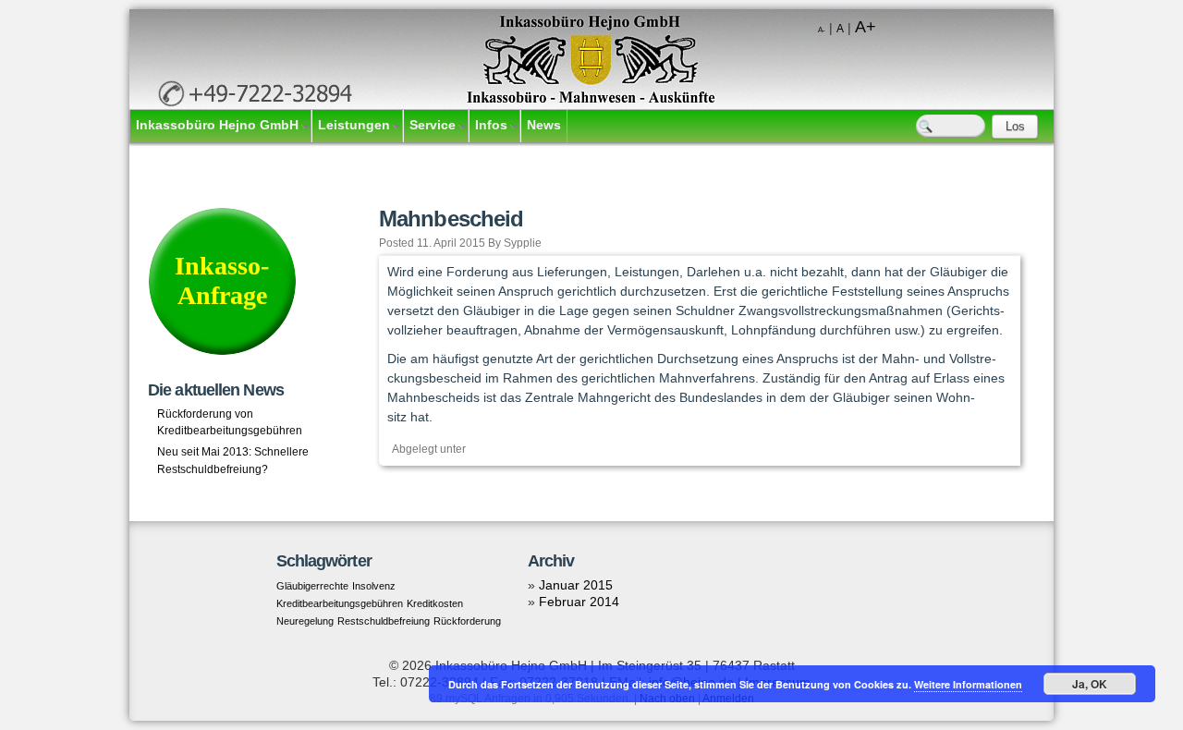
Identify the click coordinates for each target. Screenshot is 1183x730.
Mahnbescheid (451, 218)
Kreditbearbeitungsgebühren (339, 603)
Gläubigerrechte (312, 585)
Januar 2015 (576, 585)
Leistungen (354, 124)
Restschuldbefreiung (383, 621)
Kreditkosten (435, 603)
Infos (491, 124)
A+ (865, 27)
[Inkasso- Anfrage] (222, 351)
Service (432, 124)
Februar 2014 (579, 601)
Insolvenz (374, 585)
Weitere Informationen (968, 684)
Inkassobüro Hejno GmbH (217, 124)
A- (821, 30)
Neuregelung (305, 621)
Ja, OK (1089, 683)
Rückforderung (467, 621)
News (544, 124)
